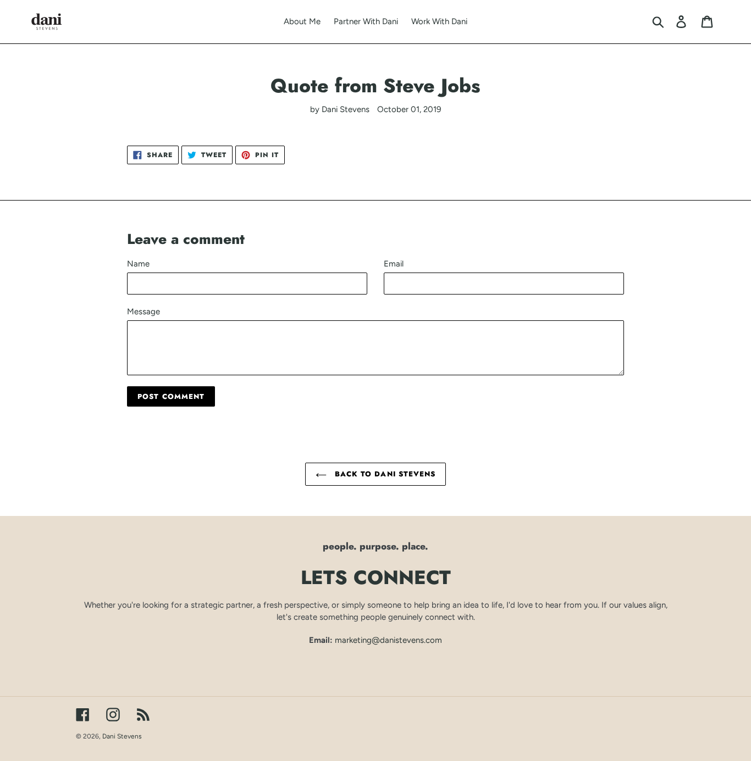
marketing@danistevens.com (388, 640)
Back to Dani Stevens (383, 474)
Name (138, 264)
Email (394, 264)
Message (143, 311)
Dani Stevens (122, 736)
